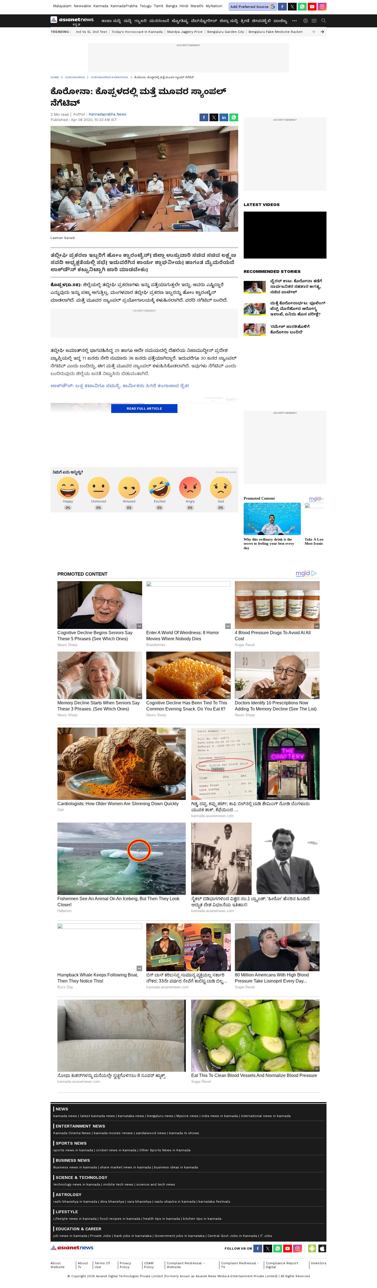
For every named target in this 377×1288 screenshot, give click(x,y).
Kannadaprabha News (107, 114)
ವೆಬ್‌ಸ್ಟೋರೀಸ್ (204, 21)
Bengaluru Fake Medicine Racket (275, 32)
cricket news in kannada (116, 1150)
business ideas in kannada (176, 1167)
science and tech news (155, 1184)
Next (322, 32)
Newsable (82, 6)
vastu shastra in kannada (174, 1201)
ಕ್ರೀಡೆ (245, 21)
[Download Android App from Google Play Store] (312, 1248)
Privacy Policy (125, 1265)
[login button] (306, 20)
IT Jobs (266, 1236)
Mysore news (187, 1116)
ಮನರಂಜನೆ (159, 21)
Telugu (146, 6)
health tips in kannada (161, 1219)
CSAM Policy (149, 1265)
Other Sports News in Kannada (164, 1150)
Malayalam (62, 6)
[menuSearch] (324, 21)
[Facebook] (282, 6)
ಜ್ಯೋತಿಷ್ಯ (180, 21)
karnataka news (131, 1116)
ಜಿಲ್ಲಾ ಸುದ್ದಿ (229, 21)
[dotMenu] (294, 20)
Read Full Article (144, 408)
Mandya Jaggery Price (185, 32)
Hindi (183, 6)
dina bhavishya (112, 1201)
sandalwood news (151, 1133)
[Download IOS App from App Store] (322, 1248)
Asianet (72, 1247)
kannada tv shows (184, 1133)
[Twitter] (292, 6)
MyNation (214, 6)
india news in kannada (219, 1116)
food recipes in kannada (120, 1219)
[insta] (322, 6)
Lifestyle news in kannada (75, 1219)
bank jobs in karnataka (133, 1236)
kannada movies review (113, 1133)
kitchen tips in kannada (202, 1219)
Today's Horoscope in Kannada (137, 32)
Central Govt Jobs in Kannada (232, 1236)
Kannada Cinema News (72, 1133)
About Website (58, 1265)
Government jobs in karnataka (180, 1236)
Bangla (171, 6)
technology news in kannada (76, 1184)
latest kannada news (97, 1116)
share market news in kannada (125, 1167)
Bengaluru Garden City (225, 32)
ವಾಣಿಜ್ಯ (280, 21)
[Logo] (74, 20)
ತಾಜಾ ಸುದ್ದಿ (111, 21)
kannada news (65, 1116)
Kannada (100, 6)
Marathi (196, 6)
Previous (314, 32)
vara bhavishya (139, 1201)
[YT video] (312, 6)
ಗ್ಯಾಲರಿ (140, 21)
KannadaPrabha (123, 6)
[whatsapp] (302, 6)
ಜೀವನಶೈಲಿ (261, 21)
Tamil (158, 6)
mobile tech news (118, 1184)
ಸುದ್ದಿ (128, 21)
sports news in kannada (73, 1150)
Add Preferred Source (249, 7)
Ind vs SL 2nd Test (91, 32)
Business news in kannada (75, 1167)
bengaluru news (160, 1116)
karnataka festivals (214, 1201)
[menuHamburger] (314, 20)
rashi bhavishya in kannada (75, 1201)
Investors (318, 1263)
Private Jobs (100, 1236)
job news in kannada (70, 1236)
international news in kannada (266, 1116)
